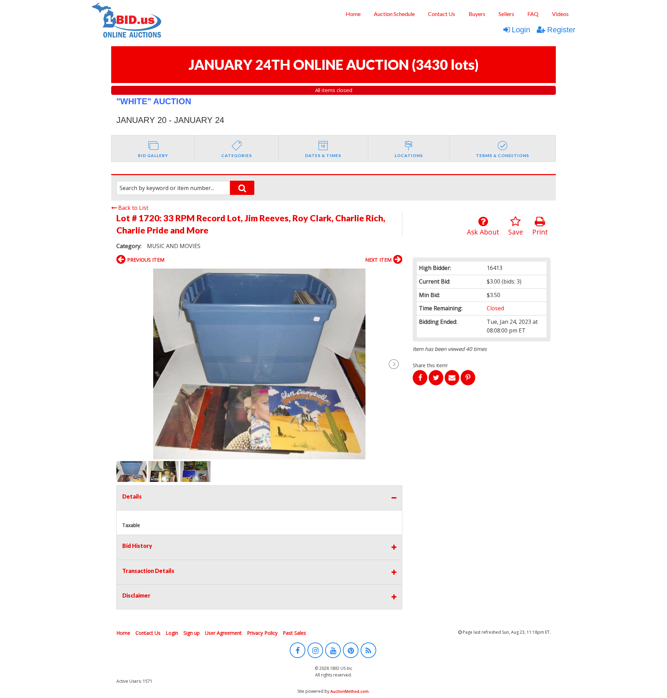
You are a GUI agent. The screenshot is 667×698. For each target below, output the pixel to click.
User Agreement (223, 633)
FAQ (532, 13)
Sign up (191, 633)
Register (561, 29)
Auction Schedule (394, 13)
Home (353, 13)
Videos (560, 13)
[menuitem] (353, 13)
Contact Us (441, 13)
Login (521, 29)
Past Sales (294, 633)
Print (540, 232)
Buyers (477, 13)
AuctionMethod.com (349, 691)
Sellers (506, 13)
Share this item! (430, 365)
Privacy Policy (262, 633)
